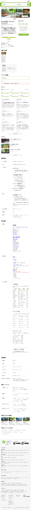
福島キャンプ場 (26, 450)
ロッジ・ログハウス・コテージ (4, 471)
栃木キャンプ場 (23, 452)
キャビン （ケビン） (13, 471)
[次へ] (29, 29)
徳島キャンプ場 (26, 462)
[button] (8, 103)
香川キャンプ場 (22, 462)
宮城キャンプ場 (15, 450)
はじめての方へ (3, 497)
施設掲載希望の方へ (11, 502)
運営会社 (3, 507)
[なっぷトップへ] (3, 1)
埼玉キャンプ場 (11, 452)
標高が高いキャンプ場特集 (16, 485)
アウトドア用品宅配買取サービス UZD (5, 492)
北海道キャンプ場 (3, 450)
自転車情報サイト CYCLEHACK (4, 491)
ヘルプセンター (17, 496)
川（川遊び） (8, 477)
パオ (1, 472)
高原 (14, 477)
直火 (17, 478)
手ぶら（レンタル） (19, 477)
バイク (24, 477)
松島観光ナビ (12, 492)
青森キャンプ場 (7, 450)
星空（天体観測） (9, 478)
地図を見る (12, 24)
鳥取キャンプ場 (10, 462)
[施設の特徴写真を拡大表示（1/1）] (3, 53)
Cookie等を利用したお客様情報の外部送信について (20, 507)
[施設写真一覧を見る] (8, 13)
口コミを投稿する (26, 89)
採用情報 (6, 507)
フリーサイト (20, 471)
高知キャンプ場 (7, 463)
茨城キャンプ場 (19, 452)
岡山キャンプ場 (3, 462)
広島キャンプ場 (7, 462)
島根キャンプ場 (14, 462)
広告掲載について (11, 501)
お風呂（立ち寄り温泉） (4, 478)
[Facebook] (27, 496)
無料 (16, 477)
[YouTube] (28, 496)
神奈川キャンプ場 (7, 452)
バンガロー (10, 471)
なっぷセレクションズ (11, 496)
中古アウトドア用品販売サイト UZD (22, 491)
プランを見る (24, 34)
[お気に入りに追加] (6, 418)
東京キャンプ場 (3, 452)
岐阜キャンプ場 (3, 457)
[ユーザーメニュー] (28, 1)
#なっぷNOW (10, 497)
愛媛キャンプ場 (3, 463)
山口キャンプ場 (18, 462)
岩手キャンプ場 (11, 450)
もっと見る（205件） (15, 133)
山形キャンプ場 (23, 450)
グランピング (9, 472)
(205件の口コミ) (5, 25)
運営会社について (3, 496)
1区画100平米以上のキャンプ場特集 (5, 484)
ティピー (28, 471)
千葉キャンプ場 (15, 452)
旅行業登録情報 (26, 507)
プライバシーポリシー (13, 507)
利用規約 (8, 507)
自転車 (15, 478)
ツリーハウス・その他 (5, 472)
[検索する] (28, 4)
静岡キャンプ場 (7, 457)
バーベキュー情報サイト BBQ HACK (13, 491)
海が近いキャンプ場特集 (12, 484)
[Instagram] (23, 496)
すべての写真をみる (24, 16)
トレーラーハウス (25, 471)
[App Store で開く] (18, 443)
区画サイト (17, 471)
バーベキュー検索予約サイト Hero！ (19, 492)
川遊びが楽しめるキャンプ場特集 (23, 485)
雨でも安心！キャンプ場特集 (4, 485)
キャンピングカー (27, 477)
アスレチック (12, 478)
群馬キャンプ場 (26, 452)
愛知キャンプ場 (10, 457)
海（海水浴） (11, 477)
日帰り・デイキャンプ (3, 477)
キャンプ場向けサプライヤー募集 (11, 504)
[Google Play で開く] (26, 443)
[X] (26, 496)
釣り (22, 477)
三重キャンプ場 (14, 457)
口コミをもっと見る (23, 32)
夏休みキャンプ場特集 (10, 485)
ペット (19, 478)
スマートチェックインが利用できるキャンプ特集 (21, 484)
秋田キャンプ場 (19, 450)
